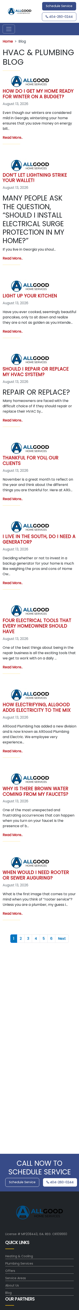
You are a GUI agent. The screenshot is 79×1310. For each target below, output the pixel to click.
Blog (8, 1293)
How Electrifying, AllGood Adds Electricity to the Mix (37, 707)
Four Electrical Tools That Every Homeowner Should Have (37, 626)
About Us (12, 1285)
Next (62, 938)
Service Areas (15, 1278)
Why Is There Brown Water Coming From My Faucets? (35, 791)
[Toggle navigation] (9, 29)
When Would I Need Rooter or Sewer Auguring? (36, 875)
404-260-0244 (60, 16)
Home (8, 41)
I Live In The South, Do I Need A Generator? (39, 539)
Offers (10, 1271)
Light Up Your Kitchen (30, 295)
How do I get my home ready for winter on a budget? (38, 94)
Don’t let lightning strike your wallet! (35, 178)
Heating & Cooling (19, 1256)
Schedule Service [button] (59, 6)
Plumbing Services (19, 1263)
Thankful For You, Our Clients (30, 460)
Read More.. (13, 137)
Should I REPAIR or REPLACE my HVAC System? (36, 372)
